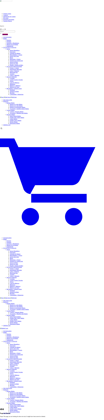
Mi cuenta (5, 18)
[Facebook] (3, 29)
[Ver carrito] (52, 233)
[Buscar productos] (1, 128)
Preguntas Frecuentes (8, 19)
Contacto (5, 15)
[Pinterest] (5, 29)
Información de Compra (9, 16)
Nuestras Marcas (7, 21)
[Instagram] (1, 29)
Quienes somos (7, 13)
